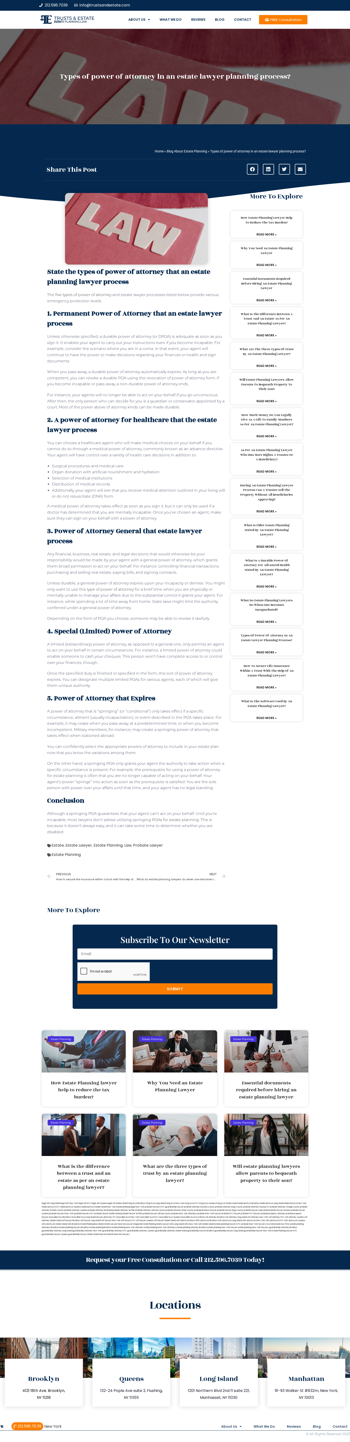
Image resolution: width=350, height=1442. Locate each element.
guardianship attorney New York (87, 1230)
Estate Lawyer (78, 845)
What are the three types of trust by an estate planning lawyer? (267, 351)
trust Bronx (200, 1217)
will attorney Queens (294, 1217)
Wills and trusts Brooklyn (206, 1220)
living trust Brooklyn (136, 1203)
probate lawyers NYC (84, 1213)
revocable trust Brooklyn (60, 1217)
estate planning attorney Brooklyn (191, 1227)
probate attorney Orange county (285, 1207)
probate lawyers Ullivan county (156, 1213)
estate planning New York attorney (127, 1227)
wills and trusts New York (253, 1220)
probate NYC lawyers (250, 1213)
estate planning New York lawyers (253, 1227)
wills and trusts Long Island (230, 1220)
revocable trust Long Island (83, 1217)
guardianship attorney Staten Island (171, 1230)
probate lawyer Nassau (279, 1210)
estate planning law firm (70, 22)
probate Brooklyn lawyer (205, 1210)
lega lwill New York (69, 1203)
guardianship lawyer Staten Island (83, 1234)
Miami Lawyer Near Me (115, 1224)
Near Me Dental (106, 1234)
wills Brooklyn (74, 1224)
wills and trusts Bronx (185, 1220)
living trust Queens (207, 1203)
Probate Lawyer (148, 845)
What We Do (171, 19)
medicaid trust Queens (70, 1207)
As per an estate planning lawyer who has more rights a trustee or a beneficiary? (266, 455)
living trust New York (175, 1203)
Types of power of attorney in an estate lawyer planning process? (267, 638)
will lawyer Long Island (90, 1220)
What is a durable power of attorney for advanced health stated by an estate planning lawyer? (266, 567)
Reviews (198, 19)
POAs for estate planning (175, 819)
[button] (252, 169)
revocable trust (188, 1217)
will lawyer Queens (144, 1220)
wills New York (191, 1224)
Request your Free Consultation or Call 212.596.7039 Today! (175, 1260)
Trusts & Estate (74, 18)
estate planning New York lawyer (222, 1227)
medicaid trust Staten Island (93, 1207)
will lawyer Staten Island (165, 1220)
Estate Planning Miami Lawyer (156, 1224)
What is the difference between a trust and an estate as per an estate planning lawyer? (267, 319)
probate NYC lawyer (230, 1213)
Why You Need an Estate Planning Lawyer (267, 250)
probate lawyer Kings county (230, 1210)
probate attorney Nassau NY (256, 1207)
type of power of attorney (110, 589)
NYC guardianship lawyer (172, 1207)
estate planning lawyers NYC (228, 1224)
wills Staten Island (206, 1224)
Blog (220, 19)
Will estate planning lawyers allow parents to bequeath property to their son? (266, 384)
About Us (136, 19)
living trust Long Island (155, 1203)
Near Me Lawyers (122, 1234)
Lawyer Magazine (134, 1224)
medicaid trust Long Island (271, 1203)
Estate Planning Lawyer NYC (284, 1230)
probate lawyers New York (61, 1213)
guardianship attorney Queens (141, 1230)
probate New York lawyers (253, 1224)
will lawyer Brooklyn (71, 1220)
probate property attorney (273, 1213)
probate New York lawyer (209, 1213)
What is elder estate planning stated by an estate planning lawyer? (267, 530)
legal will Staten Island (117, 1203)
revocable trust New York (127, 1217)
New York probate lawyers (147, 1207)
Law (127, 845)
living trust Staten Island (226, 1203)
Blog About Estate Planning (187, 151)
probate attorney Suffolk (123, 1210)
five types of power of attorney (83, 294)
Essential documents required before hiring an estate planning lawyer (266, 283)
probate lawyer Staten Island (107, 1213)
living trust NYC (192, 1203)
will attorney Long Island (236, 1217)
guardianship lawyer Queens (55, 1234)
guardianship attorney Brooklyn (283, 1227)
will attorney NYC (277, 1217)
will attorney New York (257, 1217)
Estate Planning (108, 845)
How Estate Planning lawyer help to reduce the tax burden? (266, 220)
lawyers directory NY (106, 1217)
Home (159, 151)
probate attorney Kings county (229, 1207)
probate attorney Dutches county (199, 1207)
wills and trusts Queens (294, 1220)
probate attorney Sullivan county (150, 1210)
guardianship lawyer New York (258, 1230)
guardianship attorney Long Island (57, 1230)
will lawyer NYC (128, 1220)
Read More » (266, 234)
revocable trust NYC (149, 1217)
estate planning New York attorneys (160, 1227)
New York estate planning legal (121, 1207)
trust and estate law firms (278, 1224)
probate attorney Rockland (100, 1210)
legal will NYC (84, 1203)
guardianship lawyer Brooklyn (200, 1230)
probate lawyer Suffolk (131, 1213)
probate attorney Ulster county (179, 1210)
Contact (242, 19)
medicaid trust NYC (51, 1207)
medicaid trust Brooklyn (248, 1203)
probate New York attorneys (184, 1213)
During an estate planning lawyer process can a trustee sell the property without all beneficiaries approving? (266, 492)
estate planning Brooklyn (100, 1227)
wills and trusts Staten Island (54, 1224)
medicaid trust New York (295, 1203)
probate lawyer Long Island (256, 1210)
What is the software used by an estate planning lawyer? (266, 703)
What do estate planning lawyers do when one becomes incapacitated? (266, 605)
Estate (58, 845)
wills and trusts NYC (274, 1220)
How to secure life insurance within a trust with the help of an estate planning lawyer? (267, 671)
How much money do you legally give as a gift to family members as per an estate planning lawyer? (266, 420)
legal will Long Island (51, 1203)
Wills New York (48, 1426)
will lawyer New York (110, 1220)
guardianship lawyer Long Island (229, 1230)
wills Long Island (177, 1224)
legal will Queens (99, 1203)
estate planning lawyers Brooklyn (74, 1227)
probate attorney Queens (75, 1210)
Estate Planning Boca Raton (92, 1224)
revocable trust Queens (169, 1217)
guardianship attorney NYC (114, 1230)
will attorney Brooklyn (215, 1217)
